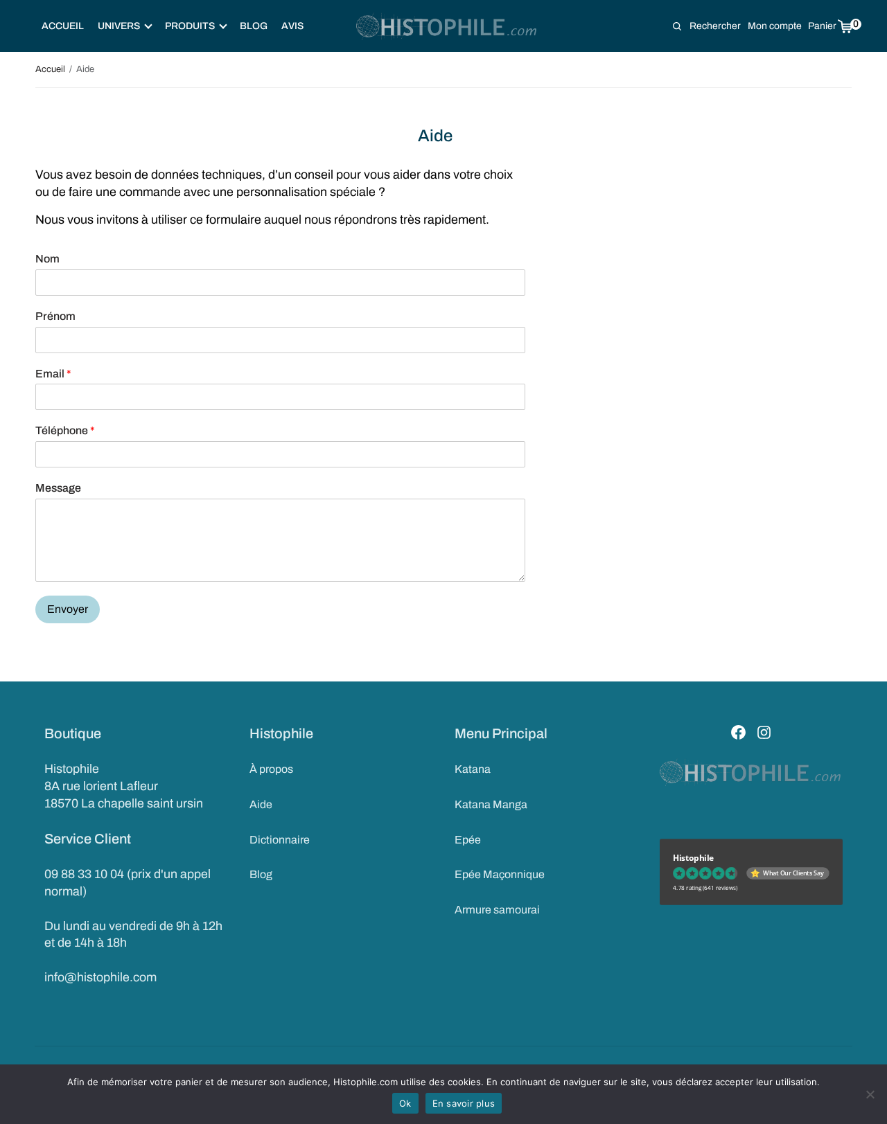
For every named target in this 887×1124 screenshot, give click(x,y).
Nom (47, 259)
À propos (271, 769)
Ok (405, 1103)
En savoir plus (463, 1103)
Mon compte (775, 26)
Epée (468, 840)
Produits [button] (190, 26)
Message (58, 488)
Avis (292, 26)
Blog (253, 26)
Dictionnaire (279, 840)
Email (53, 374)
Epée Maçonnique (500, 874)
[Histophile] (447, 26)
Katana (473, 769)
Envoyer (67, 609)
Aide (260, 804)
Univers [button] (119, 26)
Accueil (63, 26)
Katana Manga (491, 804)
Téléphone (65, 430)
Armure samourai (497, 910)
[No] (870, 1094)
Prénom (55, 316)
